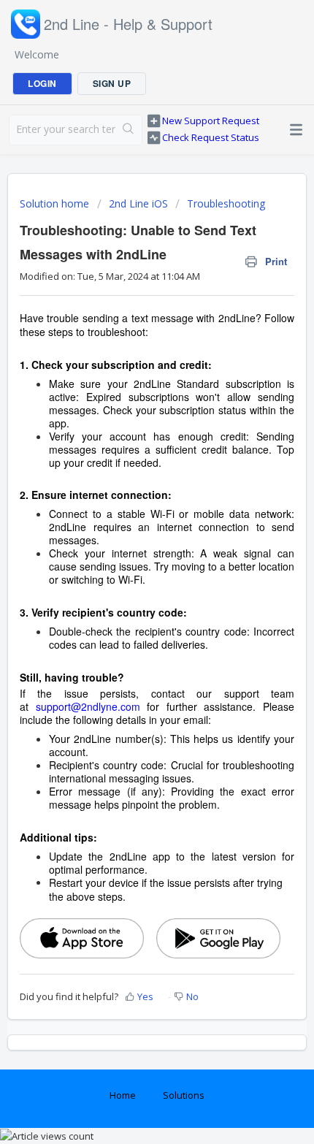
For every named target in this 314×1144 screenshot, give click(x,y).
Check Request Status (210, 137)
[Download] (130, 569)
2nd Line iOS (138, 203)
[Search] (128, 130)
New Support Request (210, 120)
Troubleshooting (226, 203)
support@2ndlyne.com (88, 706)
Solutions (183, 1095)
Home (123, 1095)
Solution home (56, 203)
